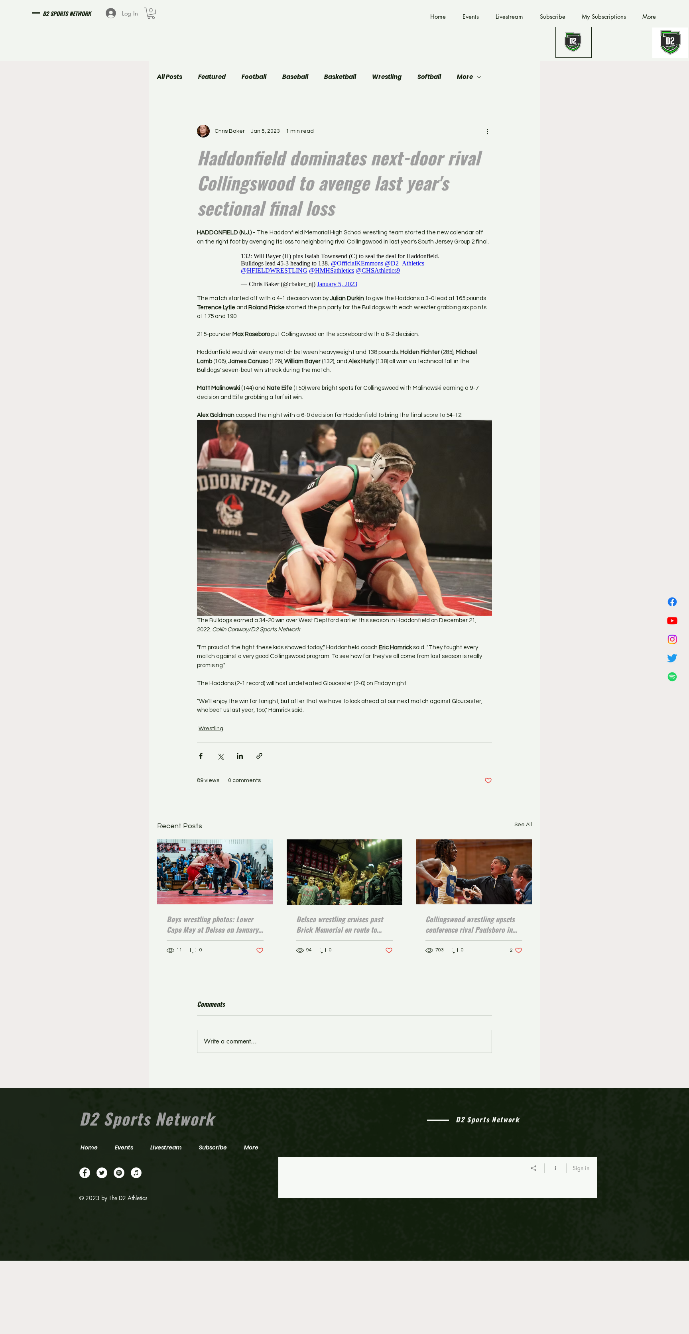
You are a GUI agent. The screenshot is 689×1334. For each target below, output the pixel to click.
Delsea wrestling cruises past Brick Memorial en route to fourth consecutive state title (339, 924)
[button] (151, 13)
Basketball (340, 77)
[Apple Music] (136, 1172)
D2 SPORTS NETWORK (67, 13)
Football (254, 77)
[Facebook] (672, 602)
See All (523, 824)
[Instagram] (672, 639)
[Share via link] (259, 756)
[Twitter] (672, 658)
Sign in (581, 1168)
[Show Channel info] (556, 1168)
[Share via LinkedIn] (240, 756)
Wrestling (387, 77)
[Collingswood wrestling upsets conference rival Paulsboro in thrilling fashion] (474, 871)
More (465, 77)
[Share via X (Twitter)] (220, 756)
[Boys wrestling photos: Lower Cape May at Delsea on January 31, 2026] (215, 871)
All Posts (169, 77)
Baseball (295, 77)
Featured (212, 77)
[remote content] (344, 270)
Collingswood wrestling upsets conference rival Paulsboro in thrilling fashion (470, 924)
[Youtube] (672, 621)
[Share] (534, 1168)
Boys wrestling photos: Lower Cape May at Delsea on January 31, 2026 (212, 924)
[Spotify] (672, 677)
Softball (429, 77)
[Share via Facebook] (201, 756)
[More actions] (487, 131)
